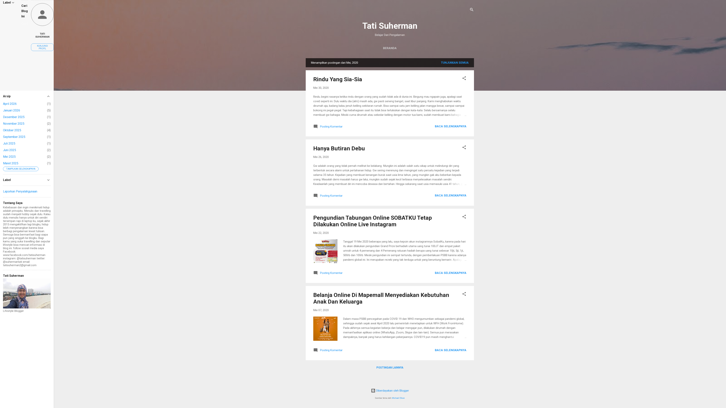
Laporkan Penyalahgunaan (20, 191)
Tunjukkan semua (455, 62)
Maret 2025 (10, 163)
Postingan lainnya (389, 367)
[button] (464, 79)
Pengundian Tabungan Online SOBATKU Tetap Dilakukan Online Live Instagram (372, 221)
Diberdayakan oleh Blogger (392, 390)
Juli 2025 (9, 143)
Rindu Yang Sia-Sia (337, 79)
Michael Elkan (398, 398)
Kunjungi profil (42, 47)
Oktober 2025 (12, 130)
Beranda (390, 48)
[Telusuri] (471, 10)
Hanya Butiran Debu (339, 148)
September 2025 (14, 137)
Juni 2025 (9, 150)
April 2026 (10, 104)
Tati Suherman (389, 26)
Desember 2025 (14, 117)
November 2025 (13, 123)
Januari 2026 (11, 110)
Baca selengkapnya (450, 126)
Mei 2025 (9, 156)
